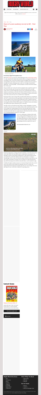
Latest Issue (9, 284)
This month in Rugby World (12, 311)
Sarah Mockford (9, 28)
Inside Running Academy (32, 77)
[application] (20, 142)
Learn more (24, 13)
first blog (9, 77)
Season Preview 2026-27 (10, 303)
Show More (8, 316)
